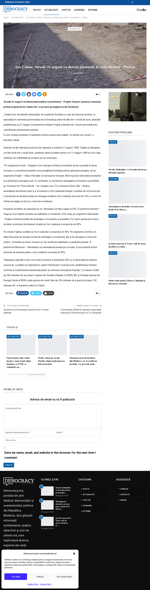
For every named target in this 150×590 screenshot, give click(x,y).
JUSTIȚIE (66, 10)
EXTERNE (92, 10)
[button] (74, 553)
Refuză (40, 576)
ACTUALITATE (51, 10)
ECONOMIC (79, 10)
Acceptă (16, 576)
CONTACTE (125, 495)
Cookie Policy (32, 584)
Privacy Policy (45, 584)
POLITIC (37, 10)
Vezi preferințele (64, 576)
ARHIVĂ (123, 500)
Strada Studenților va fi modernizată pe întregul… (63, 490)
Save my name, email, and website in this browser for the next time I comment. (50, 455)
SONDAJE (124, 489)
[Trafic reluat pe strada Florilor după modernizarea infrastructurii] (52, 345)
